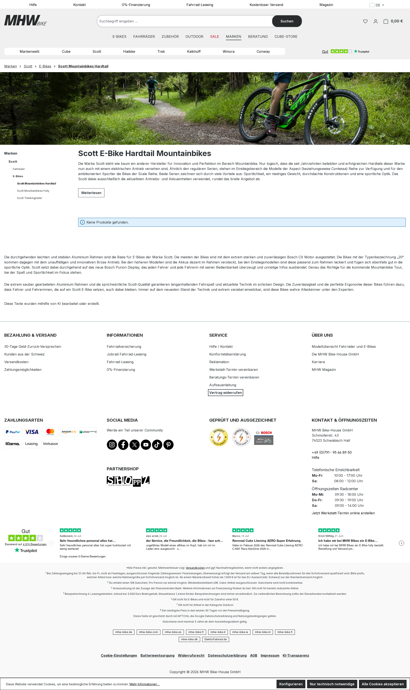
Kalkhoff (194, 51)
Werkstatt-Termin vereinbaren (233, 369)
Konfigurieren (291, 684)
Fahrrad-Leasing (199, 4)
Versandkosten (16, 362)
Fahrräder (19, 169)
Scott (96, 51)
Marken (10, 153)
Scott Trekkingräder (29, 198)
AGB (253, 655)
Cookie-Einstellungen (119, 655)
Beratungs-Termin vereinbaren (234, 377)
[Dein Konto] (375, 21)
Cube (66, 51)
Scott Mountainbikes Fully (33, 190)
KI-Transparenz (296, 655)
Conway (263, 51)
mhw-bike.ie (240, 632)
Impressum (270, 655)
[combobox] (189, 21)
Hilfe (33, 4)
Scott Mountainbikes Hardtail (36, 183)
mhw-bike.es (173, 632)
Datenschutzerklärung (227, 655)
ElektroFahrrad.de (216, 639)
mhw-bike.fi (285, 632)
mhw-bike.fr (196, 632)
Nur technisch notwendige (332, 684)
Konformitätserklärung (227, 354)
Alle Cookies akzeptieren (383, 684)
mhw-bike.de (123, 632)
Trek (161, 51)
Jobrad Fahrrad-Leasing (126, 354)
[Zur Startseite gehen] (25, 20)
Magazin (326, 4)
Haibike (129, 51)
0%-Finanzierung (136, 4)
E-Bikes (18, 176)
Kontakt (79, 4)
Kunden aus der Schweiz (24, 354)
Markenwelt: (30, 51)
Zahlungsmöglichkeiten (22, 369)
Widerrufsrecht (191, 655)
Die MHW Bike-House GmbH (335, 354)
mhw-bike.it (218, 632)
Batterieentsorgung (157, 655)
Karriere (318, 362)
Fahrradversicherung (124, 346)
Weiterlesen (91, 193)
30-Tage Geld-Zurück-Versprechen (32, 346)
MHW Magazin (324, 369)
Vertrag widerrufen (225, 392)
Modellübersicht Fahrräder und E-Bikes (344, 346)
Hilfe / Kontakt (221, 346)
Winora (228, 51)
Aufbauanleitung (222, 385)
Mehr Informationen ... (145, 684)
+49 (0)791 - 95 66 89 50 (332, 452)
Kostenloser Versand (266, 4)
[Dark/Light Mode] (405, 5)
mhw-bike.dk (189, 639)
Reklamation (219, 362)
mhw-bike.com (148, 632)
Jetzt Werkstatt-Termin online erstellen (343, 513)
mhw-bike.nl (263, 632)
